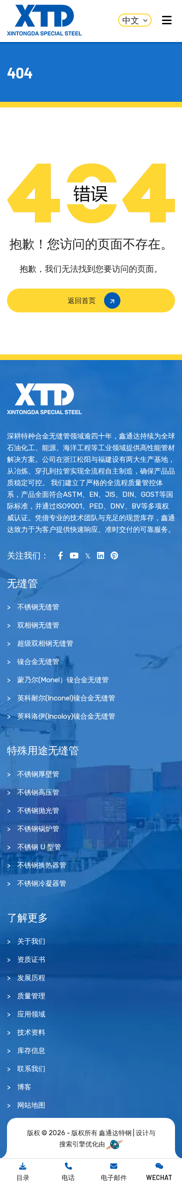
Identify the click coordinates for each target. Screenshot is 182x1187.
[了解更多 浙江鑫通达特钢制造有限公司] (44, 398)
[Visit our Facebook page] (60, 555)
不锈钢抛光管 (38, 810)
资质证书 (31, 959)
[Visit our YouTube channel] (74, 555)
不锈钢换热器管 (41, 865)
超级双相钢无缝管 (45, 643)
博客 (24, 1087)
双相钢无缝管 (38, 625)
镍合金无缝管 (38, 661)
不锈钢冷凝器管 (41, 883)
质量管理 (31, 996)
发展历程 (31, 978)
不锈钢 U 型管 (39, 847)
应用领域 (31, 1014)
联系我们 (31, 1069)
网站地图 (31, 1105)
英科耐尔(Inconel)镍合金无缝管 (66, 698)
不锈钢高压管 (38, 792)
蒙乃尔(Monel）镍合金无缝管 (63, 680)
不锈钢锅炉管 (38, 829)
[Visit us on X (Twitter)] (88, 555)
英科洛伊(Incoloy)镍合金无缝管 (66, 716)
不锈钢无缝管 (38, 607)
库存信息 (31, 1050)
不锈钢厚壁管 (38, 774)
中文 (130, 20)
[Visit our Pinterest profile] (114, 555)
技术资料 (31, 1032)
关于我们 (31, 941)
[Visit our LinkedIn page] (100, 555)
